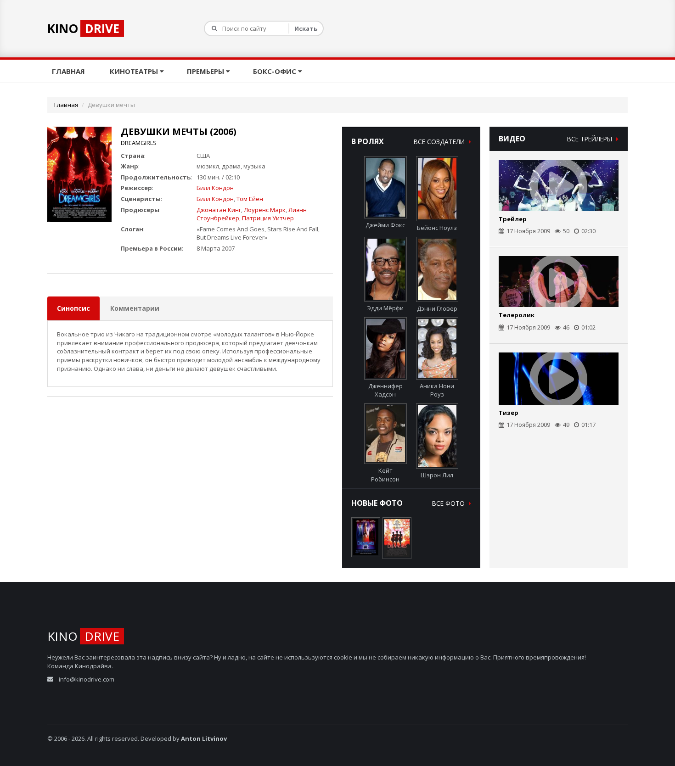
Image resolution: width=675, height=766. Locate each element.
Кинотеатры (135, 71)
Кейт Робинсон (385, 474)
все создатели (440, 141)
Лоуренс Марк (265, 210)
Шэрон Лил (437, 475)
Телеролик (516, 315)
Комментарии (134, 308)
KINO (83, 28)
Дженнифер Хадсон (385, 390)
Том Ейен (249, 199)
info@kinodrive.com (86, 679)
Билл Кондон (215, 188)
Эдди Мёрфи (385, 308)
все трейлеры (590, 138)
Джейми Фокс (385, 225)
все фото (449, 503)
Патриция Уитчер (268, 218)
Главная (69, 71)
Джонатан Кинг (219, 210)
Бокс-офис (275, 71)
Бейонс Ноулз (437, 228)
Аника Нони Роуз (437, 390)
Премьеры (206, 71)
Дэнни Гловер (437, 308)
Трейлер (513, 219)
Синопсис (73, 308)
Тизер (508, 412)
